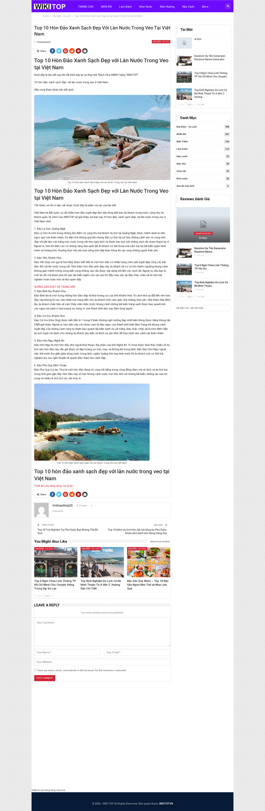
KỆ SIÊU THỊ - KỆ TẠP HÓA (189, 308)
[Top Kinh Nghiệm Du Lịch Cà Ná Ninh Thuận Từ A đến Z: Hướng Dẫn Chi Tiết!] (102, 562)
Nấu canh (188, 6)
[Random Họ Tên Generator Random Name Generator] (184, 60)
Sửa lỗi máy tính (185, 186)
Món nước (146, 6)
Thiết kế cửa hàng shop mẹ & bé (53, 486)
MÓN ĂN (106, 6)
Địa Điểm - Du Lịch (161, 42)
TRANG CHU (85, 6)
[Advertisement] (132, 735)
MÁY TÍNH (182, 141)
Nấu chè (181, 163)
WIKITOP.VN (166, 803)
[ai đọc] (184, 43)
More (205, 6)
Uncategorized (203, 233)
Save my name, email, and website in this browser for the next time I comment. (82, 670)
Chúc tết (181, 171)
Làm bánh (125, 6)
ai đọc (198, 39)
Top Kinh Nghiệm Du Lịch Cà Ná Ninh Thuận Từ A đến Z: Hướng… (210, 93)
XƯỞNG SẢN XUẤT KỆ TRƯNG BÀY (54, 286)
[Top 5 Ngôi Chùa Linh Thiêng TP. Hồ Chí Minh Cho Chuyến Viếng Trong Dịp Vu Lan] (56, 562)
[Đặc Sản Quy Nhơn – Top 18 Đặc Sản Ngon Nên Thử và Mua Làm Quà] (148, 562)
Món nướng (167, 6)
